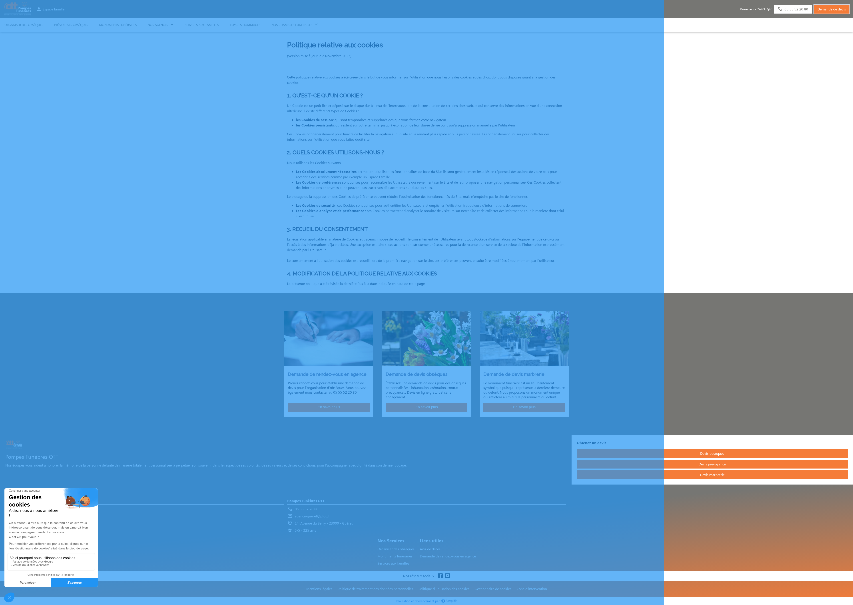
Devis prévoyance (712, 464)
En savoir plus (329, 407)
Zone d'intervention (532, 588)
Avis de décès (430, 549)
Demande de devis (831, 9)
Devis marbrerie (712, 474)
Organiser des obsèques (396, 549)
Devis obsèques (712, 453)
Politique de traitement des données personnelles (375, 588)
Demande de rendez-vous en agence (448, 556)
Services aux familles (393, 563)
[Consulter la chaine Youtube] (447, 576)
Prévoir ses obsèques (71, 25)
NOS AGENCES (158, 25)
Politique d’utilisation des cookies (444, 588)
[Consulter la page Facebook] (440, 576)
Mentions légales (319, 588)
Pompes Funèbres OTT (305, 501)
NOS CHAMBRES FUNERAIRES (291, 25)
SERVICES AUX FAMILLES (202, 25)
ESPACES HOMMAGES (245, 25)
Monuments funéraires (118, 25)
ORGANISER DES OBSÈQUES (23, 25)
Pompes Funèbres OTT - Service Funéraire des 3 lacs (48, 501)
